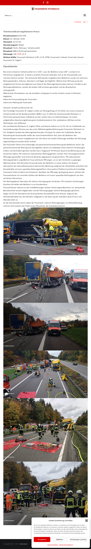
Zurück (78, 22)
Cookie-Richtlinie (52, 545)
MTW (19, 54)
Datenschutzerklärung (66, 545)
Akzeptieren (42, 539)
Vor (84, 22)
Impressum (24, 544)
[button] (86, 520)
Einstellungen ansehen (78, 539)
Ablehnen (59, 539)
